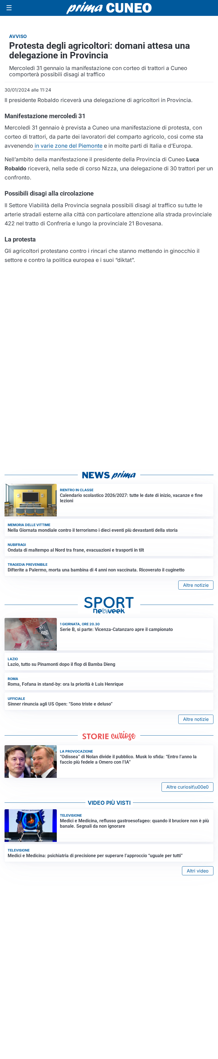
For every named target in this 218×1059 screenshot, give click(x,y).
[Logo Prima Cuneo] (109, 8)
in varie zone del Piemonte (67, 145)
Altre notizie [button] (196, 585)
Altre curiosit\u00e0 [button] (187, 787)
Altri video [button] (198, 871)
